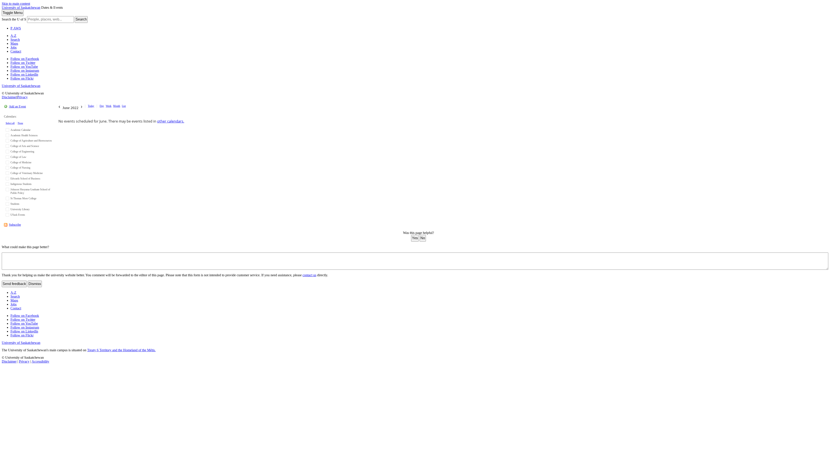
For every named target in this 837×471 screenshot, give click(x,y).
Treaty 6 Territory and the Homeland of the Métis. (121, 350)
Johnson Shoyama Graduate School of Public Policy (30, 191)
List (124, 106)
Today (91, 106)
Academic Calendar (20, 129)
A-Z (13, 36)
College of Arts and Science (24, 146)
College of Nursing (20, 167)
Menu (13, 13)
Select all (10, 123)
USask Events (17, 214)
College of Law (18, 157)
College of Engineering (22, 151)
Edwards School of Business (25, 178)
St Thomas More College (23, 198)
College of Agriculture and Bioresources (31, 140)
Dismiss (35, 284)
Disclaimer (9, 97)
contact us (309, 275)
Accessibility (40, 361)
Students (14, 203)
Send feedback (14, 284)
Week (108, 106)
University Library (20, 209)
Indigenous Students (21, 184)
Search (81, 19)
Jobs (13, 47)
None (20, 123)
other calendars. (170, 121)
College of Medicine (20, 162)
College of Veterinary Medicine (26, 173)
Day (102, 106)
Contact (15, 51)
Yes (415, 238)
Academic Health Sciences (24, 135)
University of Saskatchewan (21, 7)
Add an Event (17, 106)
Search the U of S (14, 19)
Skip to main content (16, 3)
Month (116, 106)
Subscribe (15, 224)
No (422, 238)
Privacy (22, 97)
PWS (15, 28)
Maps (14, 43)
